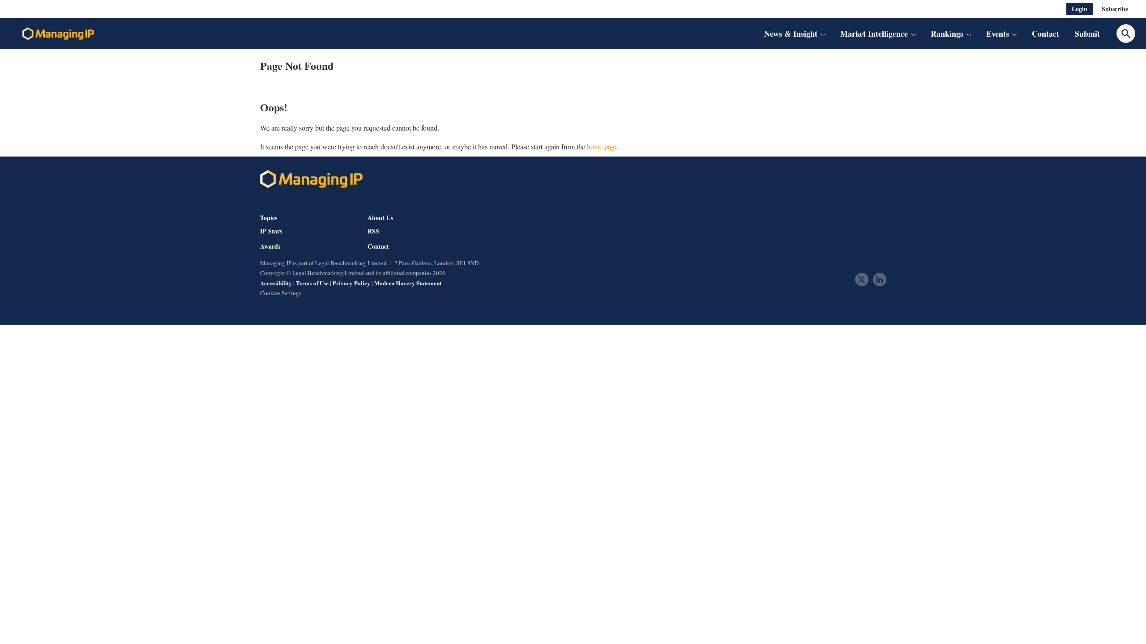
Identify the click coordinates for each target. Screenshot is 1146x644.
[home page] (58, 33)
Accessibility (276, 283)
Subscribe (1115, 8)
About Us (380, 217)
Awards (270, 246)
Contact (1045, 33)
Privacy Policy (351, 283)
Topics (268, 217)
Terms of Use (312, 283)
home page (602, 146)
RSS (373, 231)
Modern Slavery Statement (407, 283)
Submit (1087, 33)
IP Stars (271, 231)
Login (1079, 8)
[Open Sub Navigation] (823, 33)
